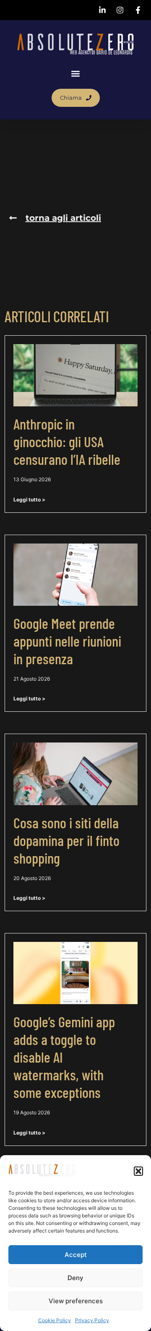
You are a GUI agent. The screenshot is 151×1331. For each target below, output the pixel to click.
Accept (76, 1255)
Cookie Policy (54, 1320)
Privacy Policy (92, 1320)
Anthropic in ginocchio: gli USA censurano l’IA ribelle (66, 441)
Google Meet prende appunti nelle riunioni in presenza (67, 640)
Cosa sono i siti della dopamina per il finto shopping (66, 840)
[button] (138, 1171)
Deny (75, 1278)
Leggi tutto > (29, 499)
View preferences (76, 1301)
